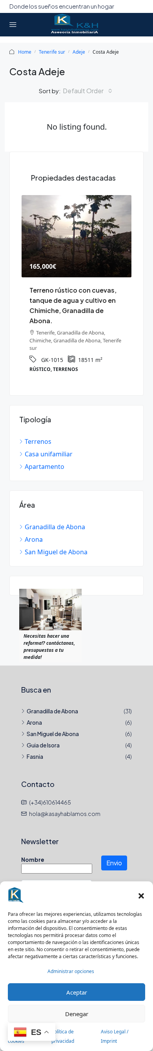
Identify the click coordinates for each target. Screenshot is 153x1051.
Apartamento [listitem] (44, 466)
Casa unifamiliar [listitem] (49, 454)
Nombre (32, 859)
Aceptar (76, 992)
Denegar (76, 1014)
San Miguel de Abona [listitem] (56, 552)
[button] (141, 895)
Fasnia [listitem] (35, 756)
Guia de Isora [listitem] (43, 745)
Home (24, 52)
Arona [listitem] (34, 539)
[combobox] (88, 91)
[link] (76, 236)
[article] (76, 289)
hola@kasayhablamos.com (64, 813)
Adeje (79, 52)
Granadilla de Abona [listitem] (55, 527)
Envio (114, 863)
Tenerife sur (52, 52)
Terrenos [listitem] (38, 441)
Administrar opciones (70, 971)
